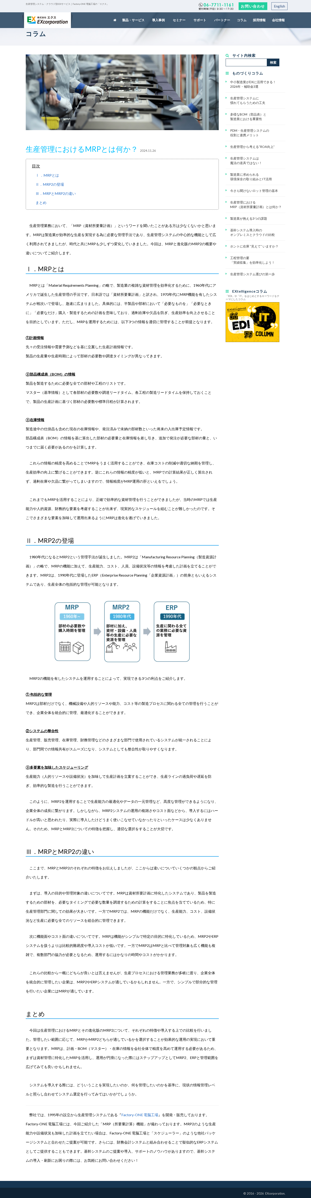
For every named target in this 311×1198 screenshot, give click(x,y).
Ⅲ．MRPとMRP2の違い (56, 193)
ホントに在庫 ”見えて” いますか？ (254, 246)
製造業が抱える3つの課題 (248, 218)
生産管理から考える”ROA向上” (252, 147)
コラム (242, 20)
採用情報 (259, 20)
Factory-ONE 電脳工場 (139, 1115)
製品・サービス (133, 20)
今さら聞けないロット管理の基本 (254, 191)
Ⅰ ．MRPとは (47, 175)
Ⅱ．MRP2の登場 (50, 184)
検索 (273, 62)
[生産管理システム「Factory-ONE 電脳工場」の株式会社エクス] (47, 20)
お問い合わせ (253, 6)
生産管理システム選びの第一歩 (252, 274)
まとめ (41, 202)
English (279, 6)
